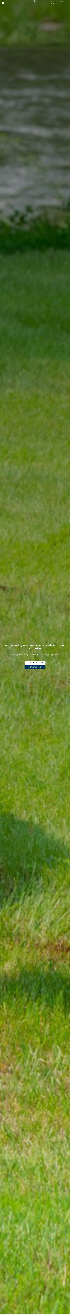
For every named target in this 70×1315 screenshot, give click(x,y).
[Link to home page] (41, 2)
